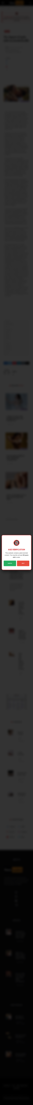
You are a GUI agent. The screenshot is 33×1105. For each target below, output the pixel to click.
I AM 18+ (10, 563)
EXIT (23, 563)
